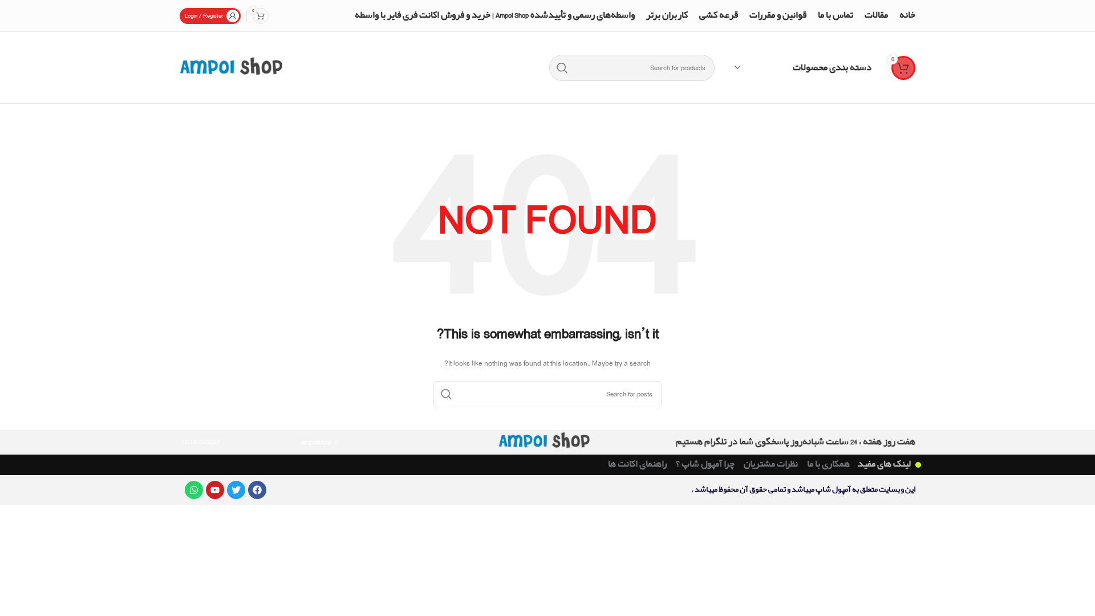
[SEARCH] (562, 68)
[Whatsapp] (194, 490)
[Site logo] (231, 66)
